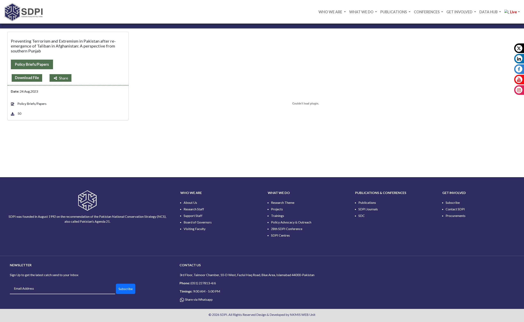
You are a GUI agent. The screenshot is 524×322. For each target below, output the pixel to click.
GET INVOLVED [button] (459, 12)
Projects (277, 209)
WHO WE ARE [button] (330, 12)
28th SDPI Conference (286, 229)
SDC (361, 216)
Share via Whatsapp (199, 299)
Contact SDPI (455, 209)
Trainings (277, 216)
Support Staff (193, 216)
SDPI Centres (280, 235)
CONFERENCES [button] (427, 12)
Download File (27, 77)
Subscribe (453, 202)
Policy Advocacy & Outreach (291, 222)
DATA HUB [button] (488, 12)
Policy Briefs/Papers (32, 64)
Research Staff (194, 209)
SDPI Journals (368, 209)
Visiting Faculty (195, 229)
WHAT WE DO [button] (361, 12)
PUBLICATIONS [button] (394, 12)
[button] (512, 12)
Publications (367, 202)
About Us (190, 202)
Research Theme (282, 202)
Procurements (455, 216)
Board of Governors (198, 222)
